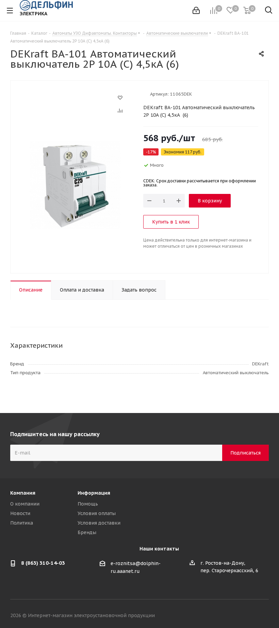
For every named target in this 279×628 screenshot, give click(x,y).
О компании (24, 504)
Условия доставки (99, 523)
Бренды (87, 532)
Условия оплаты (97, 513)
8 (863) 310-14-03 (43, 563)
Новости (20, 513)
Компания (22, 493)
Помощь (88, 504)
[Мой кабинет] (196, 10)
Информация (94, 493)
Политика (21, 523)
